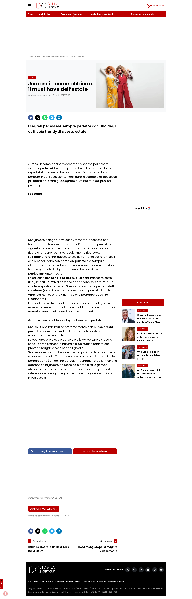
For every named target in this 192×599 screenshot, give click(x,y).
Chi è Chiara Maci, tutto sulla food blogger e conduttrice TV (149, 337)
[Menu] (31, 5)
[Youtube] (161, 569)
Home (30, 57)
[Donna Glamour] (47, 5)
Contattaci (45, 581)
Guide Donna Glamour (39, 95)
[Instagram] (141, 569)
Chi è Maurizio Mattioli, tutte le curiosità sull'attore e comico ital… (150, 374)
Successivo (106, 541)
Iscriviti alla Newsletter (95, 451)
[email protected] (83, 588)
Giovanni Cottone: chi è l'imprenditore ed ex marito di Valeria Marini (149, 318)
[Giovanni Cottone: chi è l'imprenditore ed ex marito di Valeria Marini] (128, 316)
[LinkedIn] (59, 117)
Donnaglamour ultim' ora (43, 508)
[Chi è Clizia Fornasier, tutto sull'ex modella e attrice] (128, 352)
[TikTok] (154, 569)
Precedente (39, 541)
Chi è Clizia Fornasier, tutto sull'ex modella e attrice (148, 355)
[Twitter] (37, 117)
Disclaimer (59, 581)
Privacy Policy (73, 581)
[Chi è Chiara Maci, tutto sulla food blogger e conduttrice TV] (128, 334)
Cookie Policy (88, 581)
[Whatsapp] (45, 117)
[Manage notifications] (5, 593)
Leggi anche (142, 303)
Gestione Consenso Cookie (110, 581)
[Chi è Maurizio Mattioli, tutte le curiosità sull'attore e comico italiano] (128, 371)
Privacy (1, 585)
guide (37, 57)
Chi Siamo (33, 581)
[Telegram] (52, 117)
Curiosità (142, 310)
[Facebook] (30, 117)
